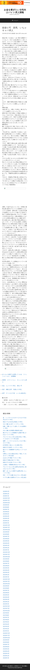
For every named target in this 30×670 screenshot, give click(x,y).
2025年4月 (6, 516)
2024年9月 (6, 532)
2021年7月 (6, 617)
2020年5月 (6, 649)
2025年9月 (6, 505)
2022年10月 (6, 583)
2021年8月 (6, 615)
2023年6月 (6, 565)
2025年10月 (6, 502)
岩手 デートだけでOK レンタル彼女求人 (14, 393)
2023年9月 (6, 559)
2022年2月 (6, 601)
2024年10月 (6, 529)
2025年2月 (6, 520)
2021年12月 (6, 606)
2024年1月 (6, 550)
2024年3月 (6, 545)
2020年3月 (6, 653)
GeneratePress (18, 667)
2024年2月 (6, 547)
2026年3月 (6, 491)
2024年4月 (6, 543)
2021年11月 (6, 608)
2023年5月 (6, 568)
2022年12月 (6, 579)
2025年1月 (6, 523)
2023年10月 (6, 556)
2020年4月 (6, 651)
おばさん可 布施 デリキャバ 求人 (12, 458)
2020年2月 (6, 655)
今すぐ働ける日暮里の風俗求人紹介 (13, 430)
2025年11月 (6, 500)
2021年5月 (6, 622)
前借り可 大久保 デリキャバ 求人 (12, 462)
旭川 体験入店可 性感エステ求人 (12, 389)
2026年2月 (6, 493)
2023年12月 (6, 552)
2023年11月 (6, 554)
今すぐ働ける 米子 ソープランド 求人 (13, 424)
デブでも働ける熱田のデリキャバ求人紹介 (14, 477)
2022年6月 (6, 592)
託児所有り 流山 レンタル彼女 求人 (13, 445)
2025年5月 (6, 514)
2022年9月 (6, 586)
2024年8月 (6, 534)
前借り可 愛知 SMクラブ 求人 (11, 460)
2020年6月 (6, 646)
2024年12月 (6, 525)
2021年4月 (6, 624)
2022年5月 (6, 595)
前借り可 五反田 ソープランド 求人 (13, 447)
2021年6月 (6, 619)
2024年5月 (6, 541)
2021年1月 (6, 631)
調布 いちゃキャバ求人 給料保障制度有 (15, 404)
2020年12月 (6, 633)
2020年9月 (6, 640)
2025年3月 (6, 518)
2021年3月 (6, 626)
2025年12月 (6, 498)
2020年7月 (6, 644)
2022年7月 (6, 590)
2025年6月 (6, 511)
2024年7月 (6, 536)
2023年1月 (6, 577)
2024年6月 (6, 538)
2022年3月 (6, 599)
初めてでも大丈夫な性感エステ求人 (13, 422)
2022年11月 (6, 581)
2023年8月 (6, 561)
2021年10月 (6, 610)
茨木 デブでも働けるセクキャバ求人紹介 (14, 475)
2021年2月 (6, 628)
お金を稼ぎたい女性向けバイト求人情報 (15, 11)
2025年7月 (6, 509)
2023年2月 (6, 574)
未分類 (6, 398)
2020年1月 (6, 658)
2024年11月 (6, 527)
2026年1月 (6, 496)
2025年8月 (6, 507)
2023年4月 (6, 570)
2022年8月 (6, 588)
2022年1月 (6, 604)
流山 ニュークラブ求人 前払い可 (12, 385)
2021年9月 (6, 613)
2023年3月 (6, 572)
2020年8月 (6, 642)
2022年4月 (6, 597)
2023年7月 (6, 563)
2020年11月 (6, 635)
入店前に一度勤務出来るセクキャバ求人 (14, 464)
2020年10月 (6, 637)
